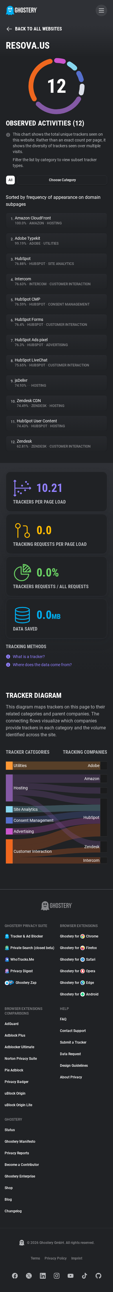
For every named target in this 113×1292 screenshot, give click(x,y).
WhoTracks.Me (22, 959)
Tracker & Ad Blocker (26, 936)
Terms (35, 1258)
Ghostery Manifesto (20, 1142)
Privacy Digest (21, 971)
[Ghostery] (21, 10)
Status (10, 1130)
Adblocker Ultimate (19, 1047)
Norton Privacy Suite (21, 1059)
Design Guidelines (74, 1066)
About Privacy (71, 1077)
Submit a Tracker (73, 1042)
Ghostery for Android (79, 994)
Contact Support (73, 1031)
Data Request (70, 1054)
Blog (8, 1199)
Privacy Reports (17, 1153)
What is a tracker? (29, 656)
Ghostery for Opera (77, 971)
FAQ (63, 1019)
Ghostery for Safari (77, 959)
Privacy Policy (56, 1258)
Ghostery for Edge (77, 983)
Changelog (13, 1211)
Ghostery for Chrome (79, 936)
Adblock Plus (15, 1035)
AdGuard (12, 1024)
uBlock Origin (15, 1093)
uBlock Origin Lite (18, 1105)
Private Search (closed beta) (31, 948)
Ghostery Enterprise (20, 1176)
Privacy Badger (16, 1082)
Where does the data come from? (42, 664)
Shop (9, 1188)
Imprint (76, 1258)
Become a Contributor (22, 1165)
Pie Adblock (14, 1070)
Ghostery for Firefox (78, 948)
